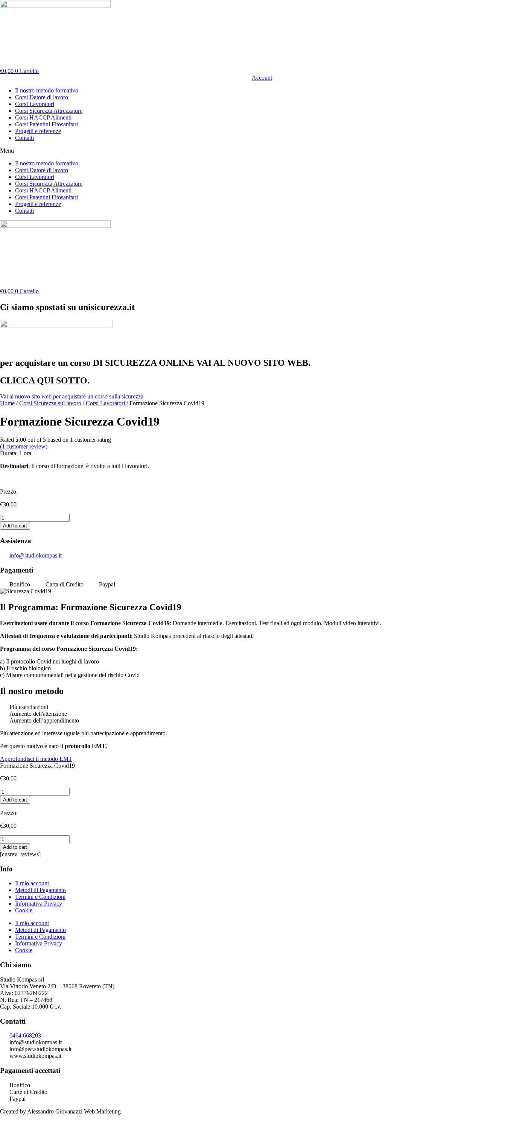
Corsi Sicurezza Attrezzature (48, 111)
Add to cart (15, 526)
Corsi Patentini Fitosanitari (46, 124)
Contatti (24, 138)
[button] (257, 150)
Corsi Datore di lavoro (41, 97)
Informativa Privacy (38, 903)
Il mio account (32, 883)
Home (7, 403)
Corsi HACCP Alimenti (43, 117)
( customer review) (23, 446)
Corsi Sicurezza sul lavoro (50, 403)
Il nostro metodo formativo (46, 90)
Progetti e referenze (38, 131)
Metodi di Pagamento (40, 890)
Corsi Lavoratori (34, 104)
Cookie (23, 910)
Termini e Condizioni (40, 897)
